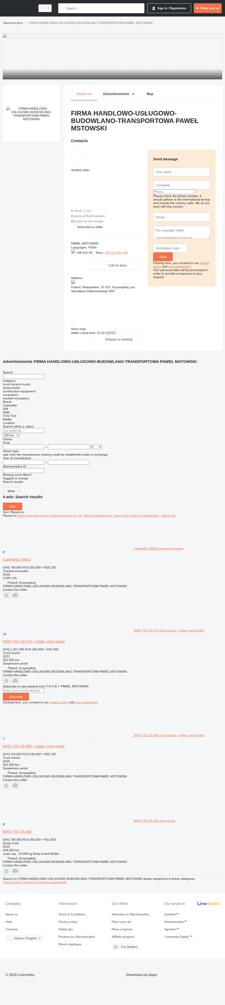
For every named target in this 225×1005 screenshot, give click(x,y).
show (11, 491)
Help (8, 922)
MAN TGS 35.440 (17, 832)
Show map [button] (78, 329)
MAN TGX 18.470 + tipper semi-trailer (34, 641)
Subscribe (16, 697)
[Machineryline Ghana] (18, 8)
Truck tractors (13, 882)
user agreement (179, 266)
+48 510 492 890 (116, 252)
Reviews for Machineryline (76, 936)
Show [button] (100, 252)
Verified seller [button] (80, 170)
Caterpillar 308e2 (17, 560)
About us (11, 914)
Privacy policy (67, 922)
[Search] (62, 8)
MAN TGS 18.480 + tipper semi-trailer (34, 746)
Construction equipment (49, 882)
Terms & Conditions (71, 914)
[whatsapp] (80, 257)
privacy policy (58, 702)
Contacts (11, 929)
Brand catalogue (69, 944)
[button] (90, 227)
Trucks (28, 882)
